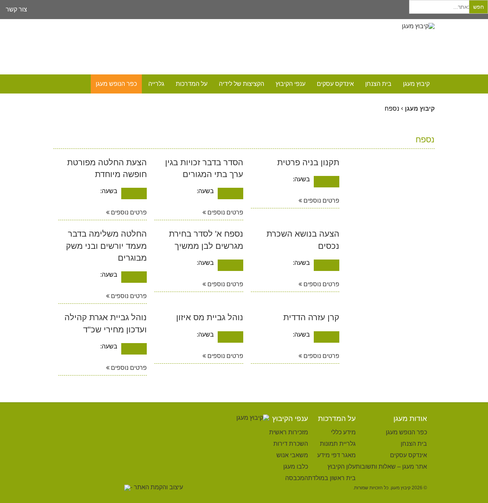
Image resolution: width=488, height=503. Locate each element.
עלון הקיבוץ (341, 466)
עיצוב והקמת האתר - (156, 487)
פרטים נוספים (320, 200)
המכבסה (296, 478)
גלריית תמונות (338, 443)
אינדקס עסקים (335, 84)
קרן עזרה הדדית (311, 317)
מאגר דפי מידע (336, 455)
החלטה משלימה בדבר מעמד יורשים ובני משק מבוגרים (106, 246)
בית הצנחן (378, 84)
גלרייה (156, 84)
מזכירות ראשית (288, 432)
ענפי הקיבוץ (290, 84)
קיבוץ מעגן (416, 84)
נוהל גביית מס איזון (209, 317)
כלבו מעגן (295, 466)
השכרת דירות (290, 443)
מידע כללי (343, 432)
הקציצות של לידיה (241, 84)
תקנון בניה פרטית (308, 162)
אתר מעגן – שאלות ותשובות (391, 466)
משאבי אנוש (292, 455)
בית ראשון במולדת (332, 478)
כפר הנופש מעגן (116, 84)
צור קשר (16, 9)
